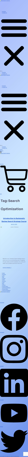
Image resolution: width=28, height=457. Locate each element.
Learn (3, 275)
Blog (3, 277)
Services (4, 11)
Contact (4, 278)
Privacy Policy (5, 286)
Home (3, 273)
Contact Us (4, 12)
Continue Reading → (7, 267)
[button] (14, 42)
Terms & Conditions (6, 287)
